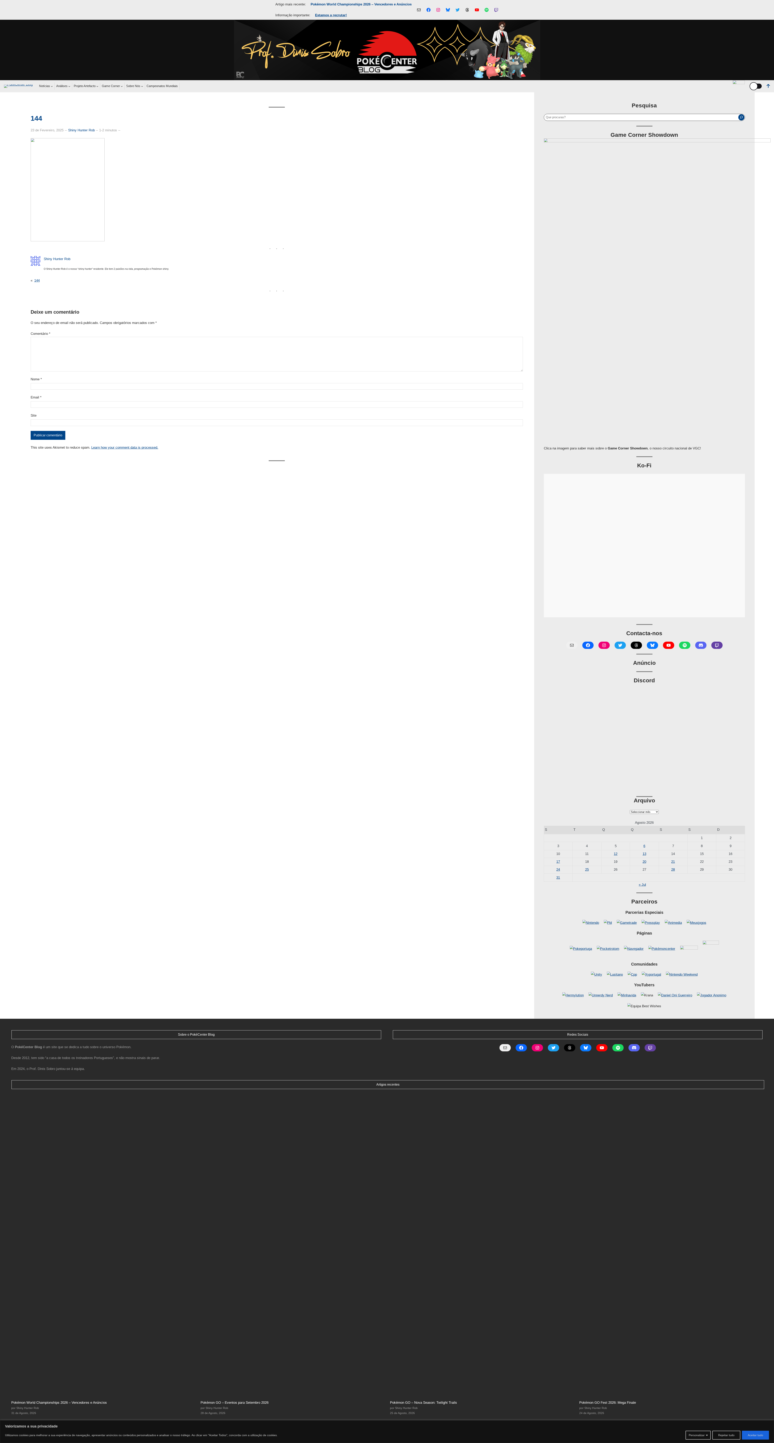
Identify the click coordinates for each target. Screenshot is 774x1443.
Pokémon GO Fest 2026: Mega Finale (607, 1403)
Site (33, 415)
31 (558, 878)
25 (587, 869)
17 (558, 862)
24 (558, 869)
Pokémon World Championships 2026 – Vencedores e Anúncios (361, 4)
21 (673, 862)
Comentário (40, 334)
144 (37, 280)
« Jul (642, 885)
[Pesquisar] (741, 117)
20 (644, 862)
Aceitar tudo (755, 1435)
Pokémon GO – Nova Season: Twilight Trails (423, 1403)
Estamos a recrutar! (331, 15)
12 (615, 854)
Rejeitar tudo (726, 1435)
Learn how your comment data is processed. (124, 447)
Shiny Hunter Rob (81, 130)
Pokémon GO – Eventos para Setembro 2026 (234, 1403)
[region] (387, 1431)
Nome (36, 379)
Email (36, 397)
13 (644, 854)
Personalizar (697, 1435)
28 (673, 869)
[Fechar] (769, 1423)
